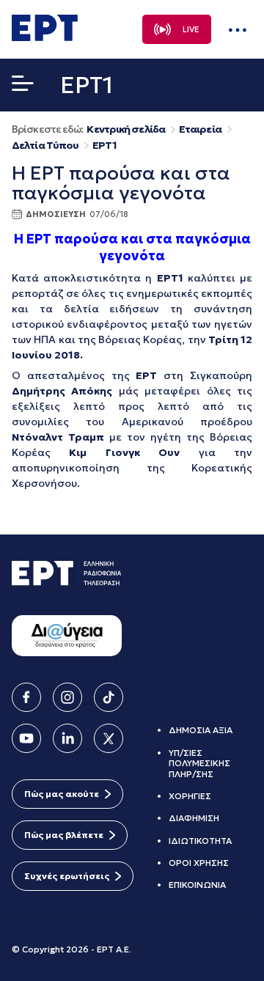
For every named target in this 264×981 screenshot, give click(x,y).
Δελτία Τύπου (45, 145)
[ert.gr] (45, 36)
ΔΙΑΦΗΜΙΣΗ (194, 817)
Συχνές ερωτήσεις (66, 875)
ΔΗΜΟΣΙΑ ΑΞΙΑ (200, 729)
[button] (23, 86)
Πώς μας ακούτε (61, 793)
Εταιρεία (200, 129)
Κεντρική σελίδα (126, 129)
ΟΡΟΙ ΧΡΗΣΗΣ (199, 862)
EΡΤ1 (104, 145)
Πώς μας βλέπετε (63, 834)
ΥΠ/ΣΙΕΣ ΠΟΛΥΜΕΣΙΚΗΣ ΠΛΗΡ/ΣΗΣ (199, 763)
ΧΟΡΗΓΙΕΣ (190, 795)
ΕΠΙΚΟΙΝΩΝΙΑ (197, 884)
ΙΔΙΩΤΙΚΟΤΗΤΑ (200, 840)
